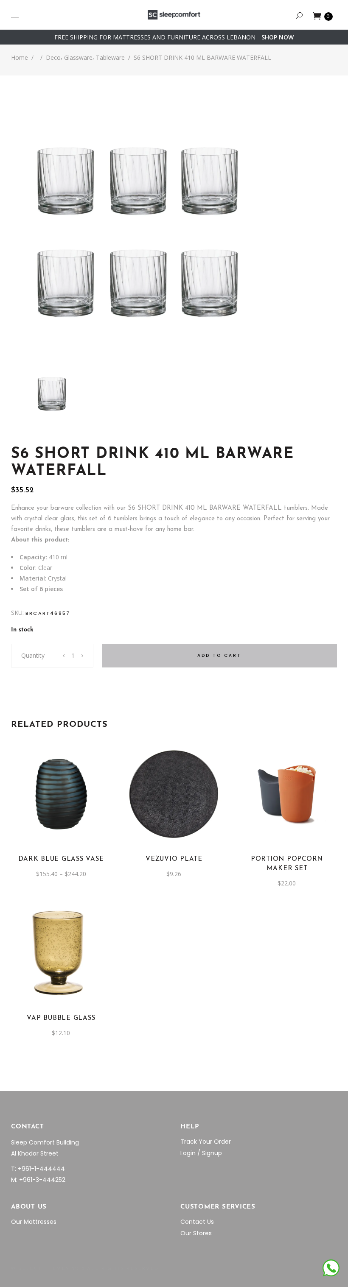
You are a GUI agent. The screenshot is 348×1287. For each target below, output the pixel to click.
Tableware (110, 57)
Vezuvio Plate (174, 859)
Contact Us (197, 1221)
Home (19, 57)
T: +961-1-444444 (38, 1168)
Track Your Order (205, 1141)
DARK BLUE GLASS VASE (61, 859)
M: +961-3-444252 (38, 1179)
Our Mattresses (33, 1221)
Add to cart (219, 655)
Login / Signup (201, 1153)
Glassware (78, 57)
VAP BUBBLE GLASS (61, 1018)
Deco (53, 57)
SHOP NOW (277, 37)
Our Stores (196, 1233)
